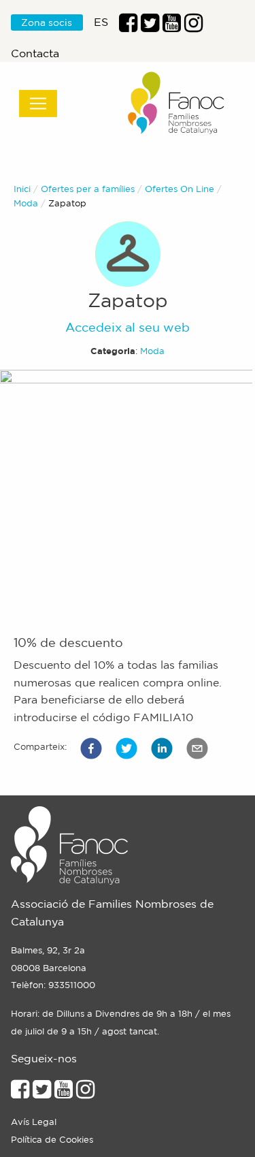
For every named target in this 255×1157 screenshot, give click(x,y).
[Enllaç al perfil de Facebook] (128, 26)
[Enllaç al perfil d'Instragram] (193, 26)
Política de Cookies (52, 1140)
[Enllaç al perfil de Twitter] (150, 26)
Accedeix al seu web (127, 327)
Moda (26, 203)
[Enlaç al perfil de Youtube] (172, 26)
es (101, 22)
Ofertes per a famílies (88, 189)
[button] (91, 748)
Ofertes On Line (179, 189)
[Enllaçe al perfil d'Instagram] (85, 1093)
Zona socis (46, 22)
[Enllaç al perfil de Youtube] (63, 1093)
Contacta (35, 53)
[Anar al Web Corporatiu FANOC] (177, 103)
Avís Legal (33, 1122)
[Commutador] (38, 103)
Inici (22, 189)
